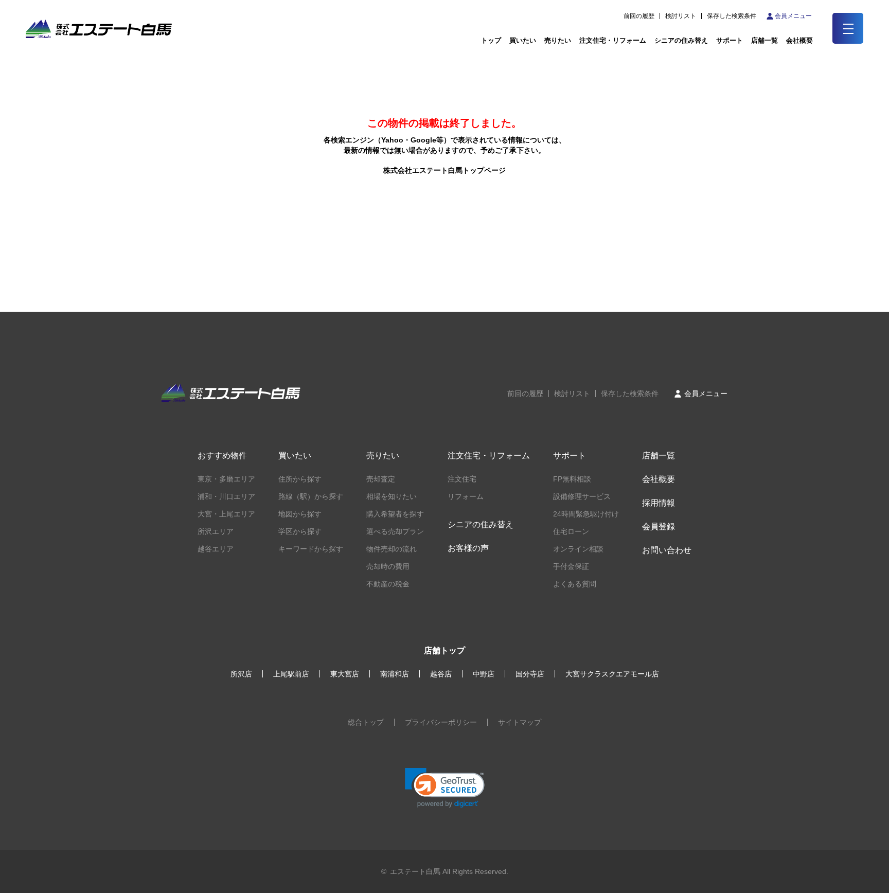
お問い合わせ (666, 550)
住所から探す (300, 479)
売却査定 (380, 479)
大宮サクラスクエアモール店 (612, 674)
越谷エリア (216, 549)
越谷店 (441, 674)
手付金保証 (571, 566)
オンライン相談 (578, 549)
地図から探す (300, 514)
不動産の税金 (388, 584)
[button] (444, 788)
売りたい (557, 40)
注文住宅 (462, 479)
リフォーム (466, 496)
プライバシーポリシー (441, 722)
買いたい (522, 40)
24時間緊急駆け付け (586, 514)
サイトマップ (519, 722)
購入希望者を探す (395, 514)
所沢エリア (216, 531)
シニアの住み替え (681, 40)
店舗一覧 (764, 40)
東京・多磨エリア (226, 479)
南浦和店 (394, 674)
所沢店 (241, 674)
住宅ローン (571, 531)
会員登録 (658, 526)
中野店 (483, 674)
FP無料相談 (572, 479)
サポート (729, 40)
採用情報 (658, 502)
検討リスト (680, 16)
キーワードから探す (310, 549)
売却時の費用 (388, 566)
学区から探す (300, 531)
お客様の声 (468, 548)
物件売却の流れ (391, 549)
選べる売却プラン (395, 531)
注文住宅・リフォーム (612, 40)
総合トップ (366, 722)
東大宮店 (344, 674)
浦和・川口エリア (226, 496)
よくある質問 (574, 584)
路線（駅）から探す (310, 496)
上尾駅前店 (291, 674)
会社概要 (658, 479)
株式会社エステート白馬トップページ (444, 170)
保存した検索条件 (731, 16)
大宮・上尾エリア (226, 514)
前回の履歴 (639, 16)
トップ (491, 40)
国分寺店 (529, 674)
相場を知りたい (391, 496)
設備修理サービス (582, 496)
